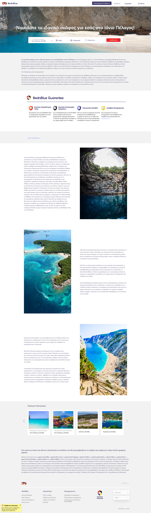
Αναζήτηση (113, 40)
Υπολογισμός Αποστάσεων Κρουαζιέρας (72, 500)
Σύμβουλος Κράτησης (49, 497)
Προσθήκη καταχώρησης (71, 495)
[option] (41, 114)
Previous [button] (24, 421)
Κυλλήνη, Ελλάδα (84, 432)
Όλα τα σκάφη (47, 495)
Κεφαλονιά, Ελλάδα (109, 432)
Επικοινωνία (25, 502)
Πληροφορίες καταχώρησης (72, 497)
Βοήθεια (117, 3)
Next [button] (126, 421)
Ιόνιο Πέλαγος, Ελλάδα (38, 432)
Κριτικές (45, 502)
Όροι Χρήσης (26, 497)
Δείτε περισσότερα (34, 138)
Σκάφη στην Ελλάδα (49, 500)
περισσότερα (105, 118)
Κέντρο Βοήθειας (27, 495)
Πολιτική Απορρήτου (28, 500)
